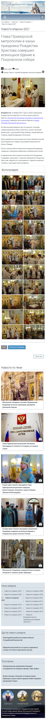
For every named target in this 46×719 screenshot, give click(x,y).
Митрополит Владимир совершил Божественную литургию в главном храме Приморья (21, 571)
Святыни (8, 703)
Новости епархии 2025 (13, 591)
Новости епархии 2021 (9, 24)
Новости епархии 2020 (34, 598)
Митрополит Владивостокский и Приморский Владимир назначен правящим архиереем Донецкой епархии (19, 404)
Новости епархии (25, 22)
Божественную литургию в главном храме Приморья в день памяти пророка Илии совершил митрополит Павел (22, 678)
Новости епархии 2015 (34, 608)
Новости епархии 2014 (13, 611)
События (14, 22)
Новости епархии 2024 (34, 591)
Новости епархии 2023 (13, 594)
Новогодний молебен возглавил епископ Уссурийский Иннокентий (18, 639)
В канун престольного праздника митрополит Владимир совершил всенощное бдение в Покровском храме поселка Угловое (20, 531)
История (37, 703)
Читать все (38, 356)
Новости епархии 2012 (13, 615)
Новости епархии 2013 (34, 611)
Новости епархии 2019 (34, 601)
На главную (5, 22)
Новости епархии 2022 (34, 594)
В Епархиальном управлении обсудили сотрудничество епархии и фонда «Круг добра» (21, 667)
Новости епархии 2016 (13, 608)
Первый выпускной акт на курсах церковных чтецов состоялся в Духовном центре (20, 648)
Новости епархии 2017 (34, 605)
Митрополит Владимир (16, 347)
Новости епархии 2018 (13, 605)
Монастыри (22, 703)
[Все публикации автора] (43, 72)
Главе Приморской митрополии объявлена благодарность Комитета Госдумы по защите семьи (20, 446)
